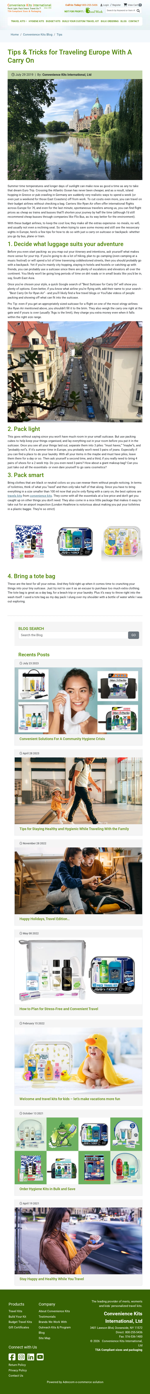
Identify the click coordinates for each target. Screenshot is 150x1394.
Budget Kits (53, 21)
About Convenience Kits (54, 1311)
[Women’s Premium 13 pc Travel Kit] (28, 542)
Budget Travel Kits (20, 1322)
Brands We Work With (53, 1322)
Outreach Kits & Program (55, 1327)
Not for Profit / (74, 11)
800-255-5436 (81, 5)
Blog (124, 21)
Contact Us (16, 1375)
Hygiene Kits (36, 21)
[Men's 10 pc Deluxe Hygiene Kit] (75, 542)
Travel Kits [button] (18, 21)
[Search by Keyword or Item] (138, 11)
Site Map (44, 1338)
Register (116, 5)
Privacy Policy (18, 1370)
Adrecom (69, 1382)
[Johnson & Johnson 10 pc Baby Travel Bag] (121, 542)
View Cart (134, 5)
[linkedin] (31, 1357)
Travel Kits (15, 1311)
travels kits (15, 496)
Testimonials (47, 1316)
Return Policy (17, 1365)
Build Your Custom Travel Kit (80, 21)
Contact (134, 21)
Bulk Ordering (110, 21)
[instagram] (22, 1357)
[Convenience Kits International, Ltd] (29, 8)
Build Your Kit (17, 1316)
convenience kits (41, 496)
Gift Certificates (19, 1327)
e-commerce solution (89, 1382)
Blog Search (31, 628)
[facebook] (13, 1357)
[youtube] (41, 1357)
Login (106, 5)
